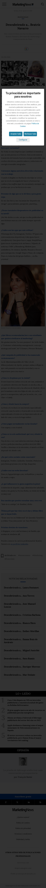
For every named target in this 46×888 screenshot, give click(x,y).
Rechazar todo (30, 134)
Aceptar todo (15, 134)
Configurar (23, 140)
